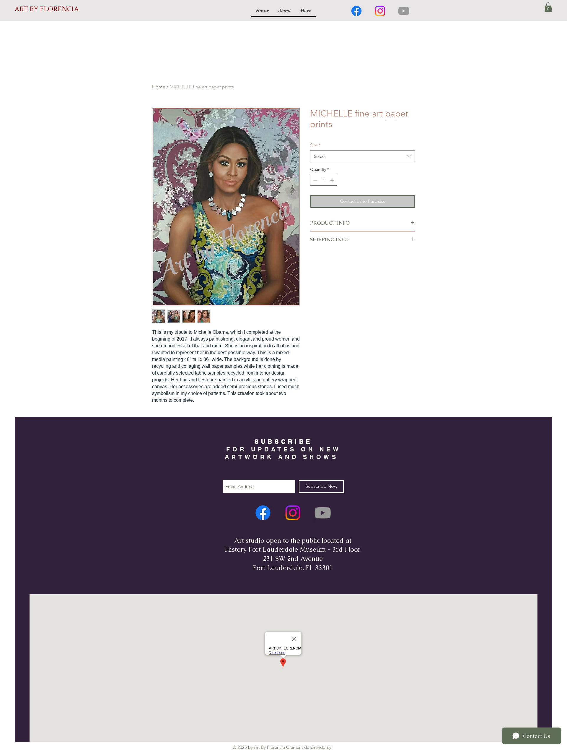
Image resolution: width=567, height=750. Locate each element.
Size (315, 145)
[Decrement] (314, 180)
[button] (548, 7)
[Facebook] (356, 11)
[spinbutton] (323, 180)
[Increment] (332, 180)
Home (158, 87)
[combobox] (362, 156)
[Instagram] (380, 11)
